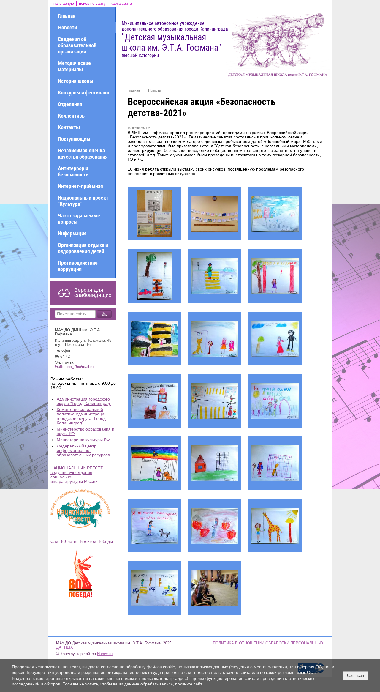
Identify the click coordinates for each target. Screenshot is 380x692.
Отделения (70, 104)
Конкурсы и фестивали (83, 92)
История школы (75, 81)
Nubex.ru (105, 654)
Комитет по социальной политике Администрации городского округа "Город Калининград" (82, 416)
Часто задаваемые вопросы (79, 218)
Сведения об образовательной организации (77, 45)
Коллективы (72, 116)
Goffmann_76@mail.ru (74, 367)
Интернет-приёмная (80, 186)
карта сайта (121, 3)
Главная (66, 16)
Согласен (355, 675)
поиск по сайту (92, 3)
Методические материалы (74, 66)
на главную (63, 3)
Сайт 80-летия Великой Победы (81, 541)
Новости (67, 27)
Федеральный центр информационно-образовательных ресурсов (83, 450)
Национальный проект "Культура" (83, 201)
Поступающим (74, 139)
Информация (72, 233)
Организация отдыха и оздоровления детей (83, 248)
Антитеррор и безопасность (73, 171)
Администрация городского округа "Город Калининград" (84, 401)
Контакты (69, 127)
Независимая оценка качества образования (83, 153)
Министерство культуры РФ (83, 440)
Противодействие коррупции (78, 266)
